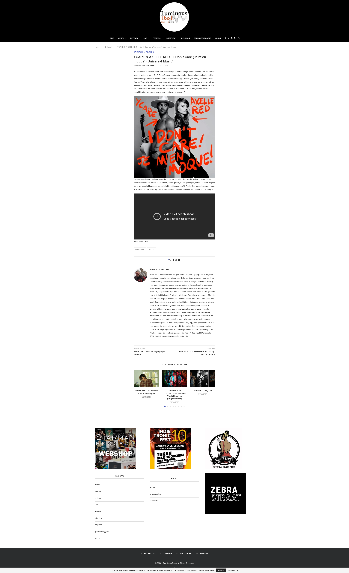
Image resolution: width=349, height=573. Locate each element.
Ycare (151, 249)
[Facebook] (225, 38)
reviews (98, 498)
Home (111, 38)
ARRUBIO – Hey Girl (202, 391)
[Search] (238, 38)
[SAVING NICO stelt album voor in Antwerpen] (146, 378)
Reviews (134, 38)
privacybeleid (155, 494)
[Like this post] (170, 260)
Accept (221, 570)
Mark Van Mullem (149, 65)
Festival (157, 38)
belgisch (98, 525)
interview (98, 518)
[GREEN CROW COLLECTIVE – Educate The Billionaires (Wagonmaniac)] (174, 378)
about (97, 538)
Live (145, 38)
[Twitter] (228, 38)
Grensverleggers (202, 38)
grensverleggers (102, 531)
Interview (170, 38)
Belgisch (185, 38)
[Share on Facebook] (173, 260)
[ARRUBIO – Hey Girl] (202, 378)
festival (98, 511)
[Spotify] (234, 38)
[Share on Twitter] (176, 260)
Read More (233, 570)
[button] (137, 388)
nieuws (121, 38)
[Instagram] (231, 38)
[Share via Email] (179, 260)
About (218, 38)
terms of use (155, 501)
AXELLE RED (139, 249)
